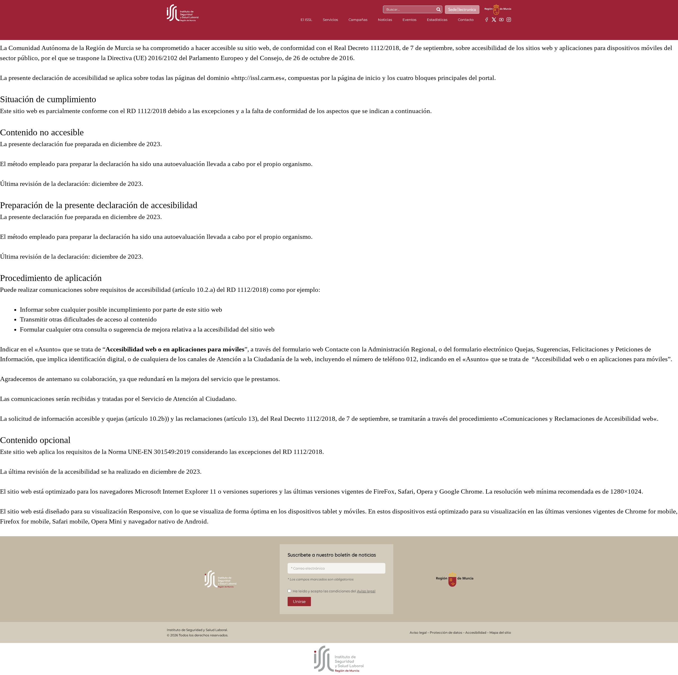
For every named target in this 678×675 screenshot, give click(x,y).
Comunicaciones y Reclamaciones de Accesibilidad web (578, 418)
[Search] (438, 9)
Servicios (330, 19)
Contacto (466, 19)
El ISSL (306, 19)
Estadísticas (437, 19)
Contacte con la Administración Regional (380, 349)
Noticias (385, 19)
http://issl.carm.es (257, 77)
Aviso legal (366, 591)
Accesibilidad (475, 632)
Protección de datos (446, 632)
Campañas (358, 19)
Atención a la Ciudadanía (250, 359)
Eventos (409, 19)
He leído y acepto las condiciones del (334, 591)
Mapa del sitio (500, 632)
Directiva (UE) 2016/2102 (142, 57)
